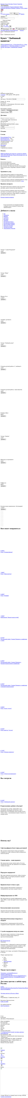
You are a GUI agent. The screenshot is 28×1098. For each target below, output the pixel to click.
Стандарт (3, 94)
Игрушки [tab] (6, 219)
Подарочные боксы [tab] (8, 221)
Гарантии (19, 4)
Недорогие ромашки (16, 975)
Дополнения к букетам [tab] (9, 228)
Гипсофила (8, 975)
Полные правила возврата (7, 197)
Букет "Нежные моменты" (7, 751)
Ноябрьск (8, 989)
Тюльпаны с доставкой (6, 973)
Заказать (3, 110)
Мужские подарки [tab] (8, 225)
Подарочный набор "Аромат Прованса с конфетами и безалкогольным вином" (14, 685)
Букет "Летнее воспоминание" (8, 773)
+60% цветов (16, 94)
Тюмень (20, 988)
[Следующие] (2, 92)
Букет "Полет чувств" (6, 707)
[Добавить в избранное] (10, 112)
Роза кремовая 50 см (6, 137)
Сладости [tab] (6, 217)
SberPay (25, 153)
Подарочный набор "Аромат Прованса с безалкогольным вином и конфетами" (11, 662)
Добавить (3, 252)
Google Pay (20, 153)
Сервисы (18, 8)
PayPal (7, 155)
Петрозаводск (5, 29)
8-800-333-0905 (4, 1001)
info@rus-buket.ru (5, 1005)
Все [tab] (4, 213)
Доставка (10, 4)
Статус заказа (23, 8)
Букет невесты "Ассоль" (7, 729)
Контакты (8, 8)
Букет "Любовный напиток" (8, 801)
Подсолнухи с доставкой (13, 977)
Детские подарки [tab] (8, 227)
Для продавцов (4, 5)
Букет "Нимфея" (5, 595)
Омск (23, 988)
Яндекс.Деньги (13, 155)
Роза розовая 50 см (5, 139)
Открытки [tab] (6, 215)
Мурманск (8, 988)
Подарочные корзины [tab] (9, 223)
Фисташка (3, 145)
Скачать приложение (6, 1096)
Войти (16, 14)
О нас (6, 4)
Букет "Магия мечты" (6, 573)
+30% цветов (9, 94)
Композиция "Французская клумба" (10, 616)
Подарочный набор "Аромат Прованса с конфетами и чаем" (14, 639)
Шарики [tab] (6, 216)
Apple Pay (14, 153)
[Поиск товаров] (2, 26)
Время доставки (5, 125)
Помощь (13, 8)
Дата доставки (4, 121)
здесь (22, 181)
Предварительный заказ (12, 110)
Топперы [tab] (6, 220)
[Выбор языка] (2, 10)
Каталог (3, 4)
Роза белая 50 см (5, 138)
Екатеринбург (14, 988)
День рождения (7, 961)
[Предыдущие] (1, 512)
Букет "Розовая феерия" (7, 551)
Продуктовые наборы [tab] (9, 224)
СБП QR (3, 155)
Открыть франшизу (15, 6)
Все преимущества (5, 940)
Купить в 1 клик (4, 112)
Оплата (15, 4)
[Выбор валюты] (2, 11)
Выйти (22, 14)
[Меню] (10, 26)
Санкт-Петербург (3, 987)
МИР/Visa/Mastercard (6, 153)
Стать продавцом (5, 6)
